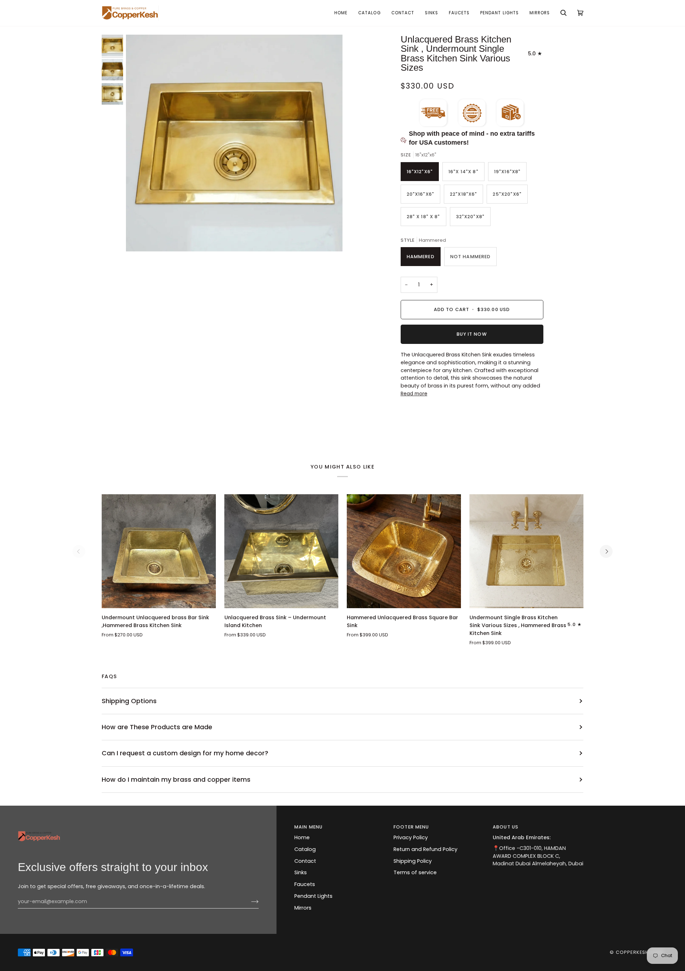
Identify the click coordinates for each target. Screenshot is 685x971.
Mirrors (302, 907)
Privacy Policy (411, 837)
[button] (431, 13)
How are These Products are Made (157, 726)
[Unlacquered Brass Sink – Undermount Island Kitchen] (281, 551)
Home (302, 837)
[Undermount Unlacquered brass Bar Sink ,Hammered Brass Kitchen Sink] (159, 551)
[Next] (606, 551)
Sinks (300, 872)
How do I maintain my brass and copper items (176, 779)
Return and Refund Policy (425, 849)
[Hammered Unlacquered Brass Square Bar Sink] (404, 551)
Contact (305, 861)
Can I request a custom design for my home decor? (185, 753)
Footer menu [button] (411, 827)
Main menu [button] (308, 827)
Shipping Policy (413, 861)
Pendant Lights (313, 896)
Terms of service (415, 872)
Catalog (305, 849)
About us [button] (505, 827)
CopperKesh (632, 952)
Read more (414, 393)
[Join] (249, 901)
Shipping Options (129, 700)
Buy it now (472, 334)
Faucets (304, 884)
